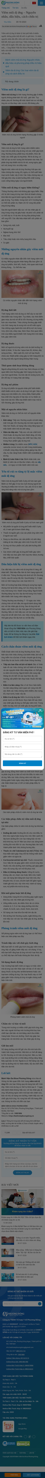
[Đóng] (40, 712)
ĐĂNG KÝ (22, 763)
